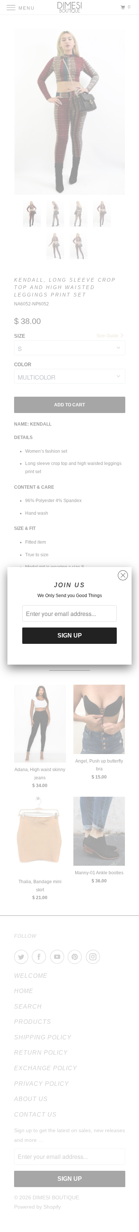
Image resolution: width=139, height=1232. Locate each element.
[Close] (123, 573)
